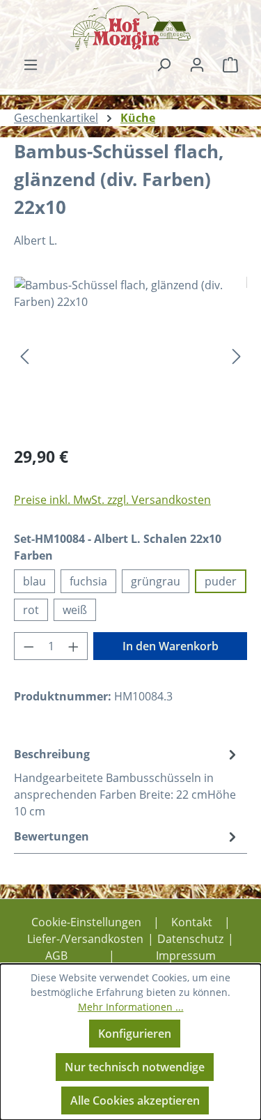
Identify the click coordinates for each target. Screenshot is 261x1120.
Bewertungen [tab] (51, 836)
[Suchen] (163, 64)
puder (221, 581)
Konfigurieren (134, 1033)
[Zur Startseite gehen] (130, 28)
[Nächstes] (236, 355)
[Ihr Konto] (197, 64)
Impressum (186, 955)
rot (31, 609)
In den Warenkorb (170, 646)
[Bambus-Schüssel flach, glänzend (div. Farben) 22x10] (130, 355)
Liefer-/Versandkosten (85, 938)
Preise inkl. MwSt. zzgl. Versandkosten (112, 499)
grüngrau (155, 581)
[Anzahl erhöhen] (73, 646)
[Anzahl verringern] (28, 646)
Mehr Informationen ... (131, 1006)
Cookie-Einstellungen (86, 922)
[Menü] (30, 64)
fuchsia (88, 581)
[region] (130, 355)
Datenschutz (190, 938)
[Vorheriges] (24, 355)
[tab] (127, 782)
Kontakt (191, 922)
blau (34, 581)
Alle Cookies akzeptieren (135, 1100)
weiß (75, 609)
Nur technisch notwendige (135, 1067)
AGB (56, 955)
